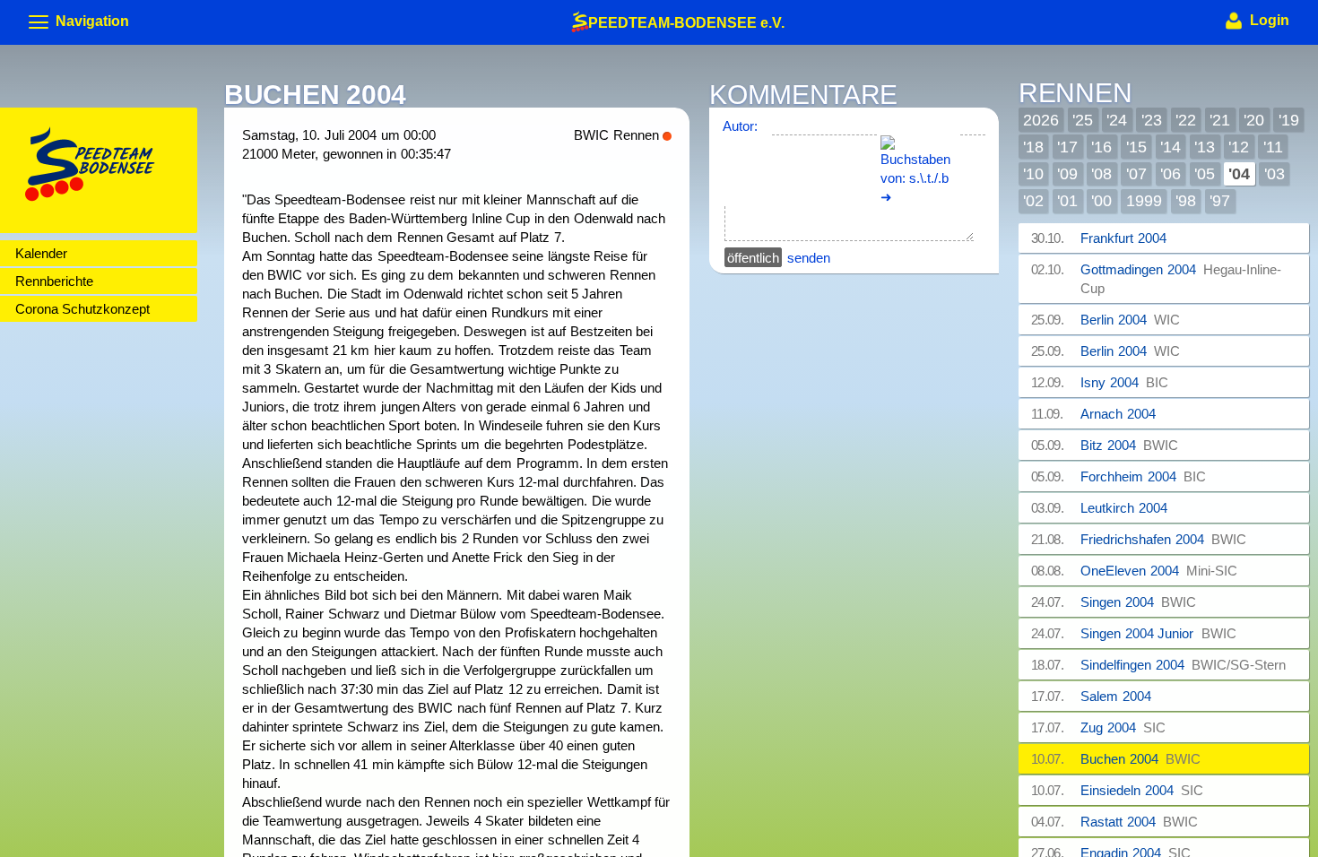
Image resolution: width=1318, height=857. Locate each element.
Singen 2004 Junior (1158, 633)
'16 (1101, 147)
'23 (1151, 120)
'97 (1220, 201)
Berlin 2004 (1130, 319)
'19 (1289, 120)
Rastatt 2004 (1139, 821)
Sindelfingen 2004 (1183, 664)
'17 (1067, 147)
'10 (1033, 174)
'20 (1254, 120)
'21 (1220, 120)
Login (1267, 20)
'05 (1204, 174)
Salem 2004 (1119, 696)
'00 (1101, 201)
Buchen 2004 (1140, 758)
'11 (1273, 147)
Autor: (740, 126)
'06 (1170, 174)
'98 (1185, 201)
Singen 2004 (1138, 602)
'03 (1274, 174)
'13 (1204, 147)
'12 (1238, 147)
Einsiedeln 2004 (1141, 790)
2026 (1041, 120)
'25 (1082, 120)
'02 (1033, 201)
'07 (1136, 174)
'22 (1185, 120)
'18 (1033, 147)
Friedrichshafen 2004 (1163, 539)
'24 (1116, 120)
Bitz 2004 (1129, 445)
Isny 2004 (1124, 382)
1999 (1144, 201)
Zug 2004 (1123, 727)
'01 (1067, 201)
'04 (1239, 174)
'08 (1101, 174)
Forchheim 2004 (1143, 476)
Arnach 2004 (1121, 413)
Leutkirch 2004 (1127, 507)
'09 (1067, 174)
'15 (1136, 147)
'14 (1170, 147)
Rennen (1075, 94)
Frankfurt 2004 (1127, 238)
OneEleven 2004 (1158, 570)
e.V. (686, 20)
